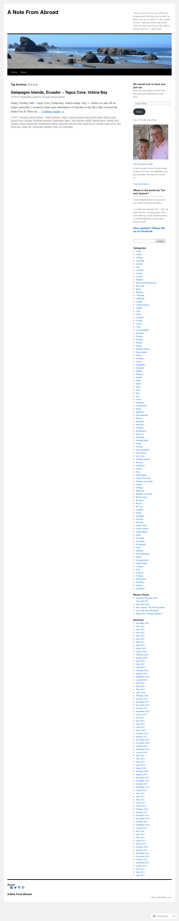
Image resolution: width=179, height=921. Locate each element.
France (139, 355)
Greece (139, 361)
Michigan (140, 421)
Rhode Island (141, 497)
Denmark (140, 333)
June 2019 (140, 660)
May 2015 (140, 799)
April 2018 (140, 692)
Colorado (140, 317)
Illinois (139, 383)
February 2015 (142, 809)
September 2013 (142, 862)
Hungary (139, 374)
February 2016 (142, 771)
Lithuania (140, 402)
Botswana (140, 285)
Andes (64, 117)
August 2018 (141, 679)
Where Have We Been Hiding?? (149, 613)
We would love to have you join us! (149, 85)
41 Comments (66, 126)
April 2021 (140, 645)
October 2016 (141, 746)
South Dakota (141, 531)
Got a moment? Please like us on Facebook (149, 229)
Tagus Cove (110, 123)
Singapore (140, 515)
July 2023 (140, 629)
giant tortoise (78, 120)
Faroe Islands (141, 352)
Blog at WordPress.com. (161, 897)
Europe (139, 345)
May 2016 (140, 761)
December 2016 (142, 739)
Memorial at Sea (142, 604)
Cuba (138, 326)
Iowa (138, 389)
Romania (139, 500)
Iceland (139, 377)
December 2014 (142, 815)
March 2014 (141, 843)
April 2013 (140, 875)
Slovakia (139, 519)
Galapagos (58, 120)
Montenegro (141, 430)
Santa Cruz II (89, 123)
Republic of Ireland (144, 493)
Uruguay (139, 566)
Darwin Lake (110, 117)
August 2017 (141, 714)
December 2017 (142, 701)
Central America (142, 304)
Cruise (138, 323)
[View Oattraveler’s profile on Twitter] (15, 887)
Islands (110, 120)
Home (14, 72)
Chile (138, 311)
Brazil (138, 289)
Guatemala (140, 364)
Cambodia (140, 298)
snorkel (99, 123)
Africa (138, 251)
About (24, 72)
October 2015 (141, 783)
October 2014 (141, 821)
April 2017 (140, 727)
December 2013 (142, 853)
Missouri (140, 424)
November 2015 (142, 780)
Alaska (139, 254)
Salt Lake (63, 123)
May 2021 (140, 641)
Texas (138, 547)
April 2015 (140, 802)
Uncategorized (142, 560)
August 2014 (141, 827)
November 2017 (142, 705)
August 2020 (141, 651)
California (140, 295)
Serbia (138, 512)
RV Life (139, 506)
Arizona (139, 263)
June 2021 (140, 638)
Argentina (140, 260)
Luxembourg (141, 405)
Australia (140, 270)
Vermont (139, 572)
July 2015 (140, 793)
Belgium (139, 279)
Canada (139, 301)
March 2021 (141, 648)
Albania (139, 257)
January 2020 (141, 657)
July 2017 (140, 717)
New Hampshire (143, 449)
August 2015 (141, 790)
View (55, 126)
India (138, 386)
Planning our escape (144, 481)
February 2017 (142, 733)
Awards (139, 276)
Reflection (140, 490)
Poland (139, 484)
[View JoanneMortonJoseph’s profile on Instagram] (19, 887)
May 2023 (140, 635)
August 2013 (141, 865)
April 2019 (140, 667)
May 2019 (140, 664)
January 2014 (141, 850)
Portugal (139, 487)
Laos (138, 396)
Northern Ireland (143, 459)
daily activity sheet (94, 117)
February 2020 (142, 654)
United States (141, 563)
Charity (139, 307)
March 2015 (141, 805)
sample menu (75, 123)
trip (29, 126)
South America (36, 117)
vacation (48, 126)
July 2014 (140, 831)
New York (140, 456)
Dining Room (17, 120)
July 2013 (140, 868)
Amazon (56, 117)
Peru (138, 471)
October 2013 (141, 859)
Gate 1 (68, 120)
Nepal (138, 443)
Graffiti (88, 120)
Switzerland (141, 544)
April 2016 (140, 764)
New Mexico (141, 452)
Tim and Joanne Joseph (53, 96)
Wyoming (140, 582)
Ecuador (24, 117)
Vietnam (139, 575)
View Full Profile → (141, 183)
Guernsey (140, 367)
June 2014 (140, 834)
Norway (139, 462)
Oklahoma (140, 465)
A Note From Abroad (32, 12)
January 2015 (141, 812)
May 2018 (140, 689)
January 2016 (141, 774)
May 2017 (140, 723)
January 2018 (141, 698)
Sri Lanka (140, 537)
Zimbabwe (140, 588)
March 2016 (141, 768)
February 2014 (142, 846)
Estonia (139, 342)
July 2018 (140, 682)
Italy (138, 393)
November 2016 (142, 742)
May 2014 (140, 837)
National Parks (142, 440)
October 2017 (141, 708)
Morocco (140, 433)
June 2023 (140, 632)
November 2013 (142, 856)
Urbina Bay (38, 126)
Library (23, 123)
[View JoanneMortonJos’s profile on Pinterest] (23, 887)
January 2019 (141, 673)
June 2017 (140, 720)
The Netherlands (143, 553)
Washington (141, 578)
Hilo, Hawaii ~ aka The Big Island (150, 607)
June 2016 (140, 758)
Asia (138, 266)
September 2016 (142, 749)
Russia (139, 503)
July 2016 (140, 755)
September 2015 (142, 786)
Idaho (138, 380)
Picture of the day (143, 478)
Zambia (139, 585)
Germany (140, 358)
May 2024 (140, 626)
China (138, 314)
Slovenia (139, 522)
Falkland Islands (143, 348)
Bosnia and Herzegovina (146, 282)
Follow (139, 111)
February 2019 (142, 670)
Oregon (139, 468)
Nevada (139, 446)
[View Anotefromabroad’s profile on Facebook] (11, 887)
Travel (24, 126)
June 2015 (140, 796)
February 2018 (142, 695)
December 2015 (142, 777)
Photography (44, 123)
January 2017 (141, 736)
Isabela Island (99, 120)
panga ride (32, 123)
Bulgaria (139, 292)
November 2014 (142, 818)
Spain (138, 534)
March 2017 (141, 730)
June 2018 (140, 686)
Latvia (138, 399)
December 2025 (142, 623)
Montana (139, 427)
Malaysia (140, 411)
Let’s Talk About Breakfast (147, 610)
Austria (139, 273)
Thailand (139, 550)
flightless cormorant (42, 120)
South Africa (141, 525)
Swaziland (140, 541)
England (139, 339)
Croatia (139, 320)
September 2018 (142, 676)
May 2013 (140, 872)
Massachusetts (142, 415)
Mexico (139, 418)
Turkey (139, 556)
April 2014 (140, 840)
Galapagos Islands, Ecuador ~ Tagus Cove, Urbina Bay (59, 92)
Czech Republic (142, 329)
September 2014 (142, 824)
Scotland (139, 509)
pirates (55, 123)
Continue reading (53, 111)
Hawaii (139, 370)
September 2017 (142, 711)
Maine (138, 408)
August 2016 (141, 752)
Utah (138, 569)
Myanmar (140, 437)
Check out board (76, 117)
